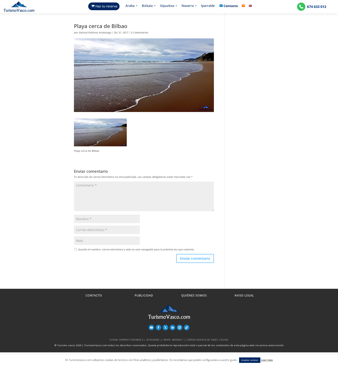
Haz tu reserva (106, 6)
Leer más (267, 360)
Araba (130, 6)
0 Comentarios (139, 32)
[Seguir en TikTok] (186, 327)
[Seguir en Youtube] (151, 327)
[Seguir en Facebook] (158, 327)
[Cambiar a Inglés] (250, 8)
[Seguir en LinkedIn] (172, 327)
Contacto (231, 6)
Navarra (187, 6)
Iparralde (208, 6)
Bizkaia (147, 6)
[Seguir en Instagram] (179, 327)
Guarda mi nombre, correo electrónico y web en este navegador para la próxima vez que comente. (136, 249)
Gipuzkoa (167, 6)
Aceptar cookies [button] (249, 360)
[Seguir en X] (165, 327)
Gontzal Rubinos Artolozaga (95, 32)
